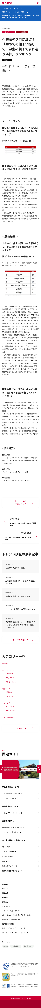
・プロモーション (10, 682)
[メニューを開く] (38, 2)
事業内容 (5, 893)
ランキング (6, 703)
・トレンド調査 (9, 696)
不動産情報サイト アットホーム (13, 827)
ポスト (8, 60)
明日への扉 (6, 847)
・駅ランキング (9, 706)
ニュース (5, 889)
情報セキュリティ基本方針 (11, 919)
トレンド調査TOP (20, 639)
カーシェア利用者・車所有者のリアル (22, 609)
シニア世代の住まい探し (22, 568)
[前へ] (2, 769)
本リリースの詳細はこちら (20, 503)
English (5, 946)
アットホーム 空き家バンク (11, 832)
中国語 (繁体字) (15, 946)
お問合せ (5, 902)
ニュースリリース (8, 670)
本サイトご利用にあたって (11, 911)
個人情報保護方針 (8, 924)
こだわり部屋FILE (8, 856)
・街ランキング (9, 711)
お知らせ (5, 663)
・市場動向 (8, 692)
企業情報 (5, 884)
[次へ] (39, 769)
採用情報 (5, 897)
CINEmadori (6, 861)
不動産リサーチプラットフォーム (13, 813)
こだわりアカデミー (9, 851)
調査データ (6, 689)
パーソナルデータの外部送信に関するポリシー (18, 915)
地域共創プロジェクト (9, 866)
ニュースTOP (20, 728)
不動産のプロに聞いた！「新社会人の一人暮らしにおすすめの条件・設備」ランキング (20, 625)
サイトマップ (6, 906)
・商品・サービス (10, 678)
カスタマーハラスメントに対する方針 (15, 933)
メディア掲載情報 (8, 717)
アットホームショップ (9, 798)
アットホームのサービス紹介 (12, 793)
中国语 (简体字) (28, 946)
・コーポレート (9, 673)
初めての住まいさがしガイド (12, 871)
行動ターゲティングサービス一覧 (13, 928)
